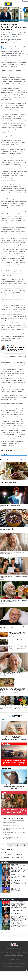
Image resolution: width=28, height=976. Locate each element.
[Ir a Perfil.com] (25, 1)
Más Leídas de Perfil (7, 899)
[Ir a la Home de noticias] (14, 944)
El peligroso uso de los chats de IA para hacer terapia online (15, 349)
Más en (8, 716)
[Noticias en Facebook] (10, 948)
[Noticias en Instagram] (8, 948)
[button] (25, 54)
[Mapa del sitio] (20, 948)
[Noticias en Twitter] (13, 948)
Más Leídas (4, 862)
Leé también (11, 345)
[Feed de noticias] (16, 948)
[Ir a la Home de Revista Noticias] (8, 4)
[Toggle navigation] (2, 4)
